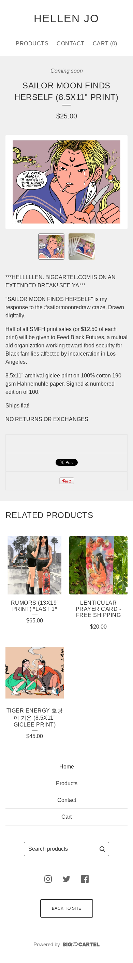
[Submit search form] (102, 849)
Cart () (105, 43)
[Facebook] (85, 879)
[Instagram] (48, 879)
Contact (71, 43)
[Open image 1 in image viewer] (66, 182)
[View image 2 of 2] (82, 246)
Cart (66, 817)
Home (66, 767)
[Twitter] (66, 879)
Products (32, 43)
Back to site (67, 908)
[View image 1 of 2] (51, 246)
